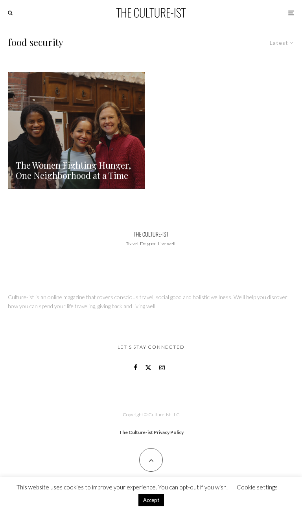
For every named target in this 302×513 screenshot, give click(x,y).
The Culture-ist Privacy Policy (151, 432)
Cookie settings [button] (257, 487)
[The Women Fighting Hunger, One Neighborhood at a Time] (76, 130)
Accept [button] (151, 500)
